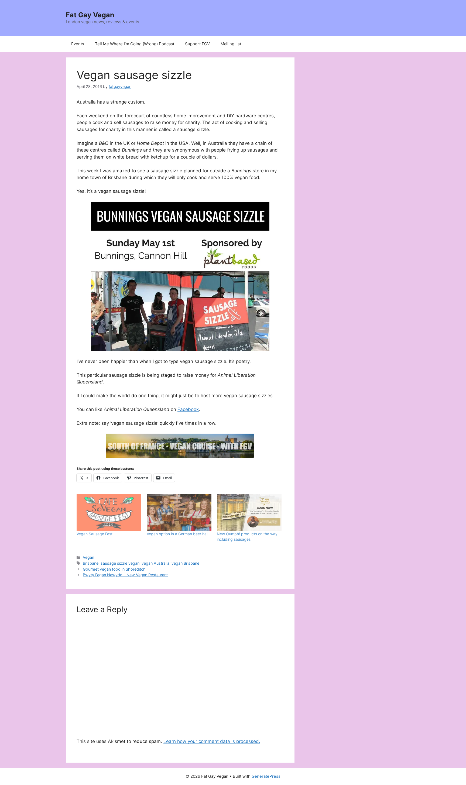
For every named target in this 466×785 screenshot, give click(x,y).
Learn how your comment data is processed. (211, 741)
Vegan (88, 557)
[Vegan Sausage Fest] (109, 512)
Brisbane (90, 563)
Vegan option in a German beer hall (177, 534)
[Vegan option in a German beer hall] (179, 512)
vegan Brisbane (185, 563)
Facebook (188, 409)
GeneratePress (266, 776)
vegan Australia (155, 563)
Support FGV (197, 43)
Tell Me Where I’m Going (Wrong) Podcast (134, 43)
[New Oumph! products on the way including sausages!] (249, 512)
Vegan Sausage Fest (94, 534)
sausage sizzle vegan (120, 563)
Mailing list (231, 43)
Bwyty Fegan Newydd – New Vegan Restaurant (125, 575)
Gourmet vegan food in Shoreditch (114, 569)
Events (77, 43)
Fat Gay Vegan (90, 15)
